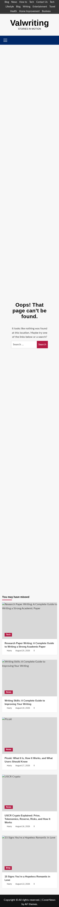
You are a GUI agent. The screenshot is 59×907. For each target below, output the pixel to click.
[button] (55, 40)
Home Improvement (29, 11)
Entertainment (40, 7)
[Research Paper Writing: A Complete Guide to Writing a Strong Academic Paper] (29, 620)
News (14, 2)
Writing (26, 7)
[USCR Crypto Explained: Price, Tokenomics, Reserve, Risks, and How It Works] (29, 793)
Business (46, 11)
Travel (52, 7)
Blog (7, 2)
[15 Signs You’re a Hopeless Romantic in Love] (29, 854)
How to (23, 2)
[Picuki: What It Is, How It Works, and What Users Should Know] (29, 735)
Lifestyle (10, 7)
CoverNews (48, 900)
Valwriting (29, 22)
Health (13, 11)
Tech (31, 2)
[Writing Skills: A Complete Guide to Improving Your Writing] (29, 678)
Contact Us (42, 2)
